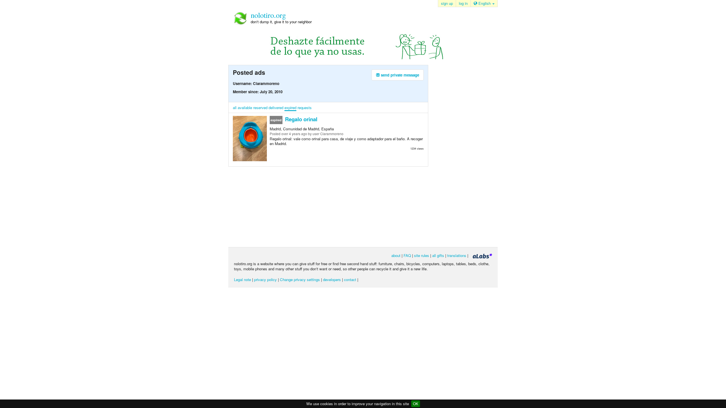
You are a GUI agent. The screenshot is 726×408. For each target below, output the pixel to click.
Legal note (242, 279)
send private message (399, 75)
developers (332, 279)
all (235, 107)
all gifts (438, 255)
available (245, 107)
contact (350, 279)
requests (304, 107)
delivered (276, 107)
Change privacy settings (300, 279)
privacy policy (265, 279)
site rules (421, 255)
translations (456, 255)
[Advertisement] (459, 156)
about (395, 255)
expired (290, 107)
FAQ (407, 255)
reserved (260, 107)
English (484, 3)
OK (415, 403)
